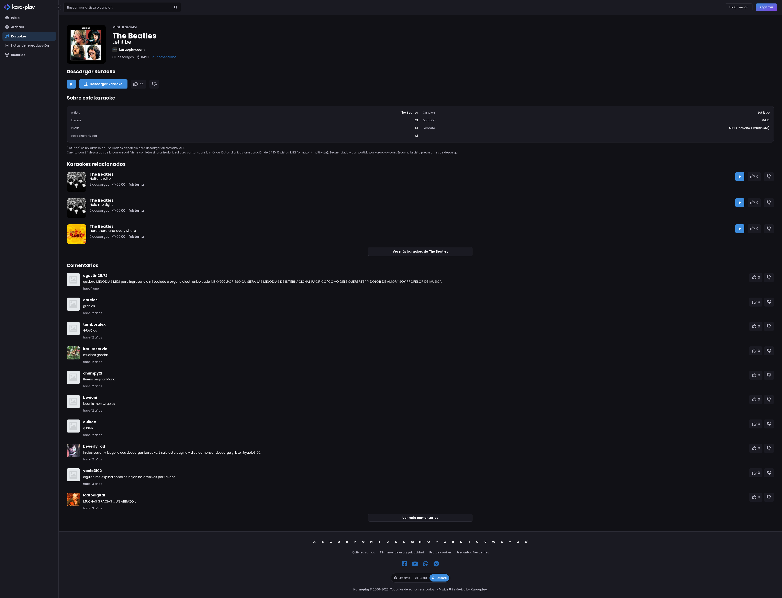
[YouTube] (415, 563)
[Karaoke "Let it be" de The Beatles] (86, 44)
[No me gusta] (154, 84)
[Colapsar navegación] (58, 7)
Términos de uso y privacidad (402, 552)
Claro (423, 578)
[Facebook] (404, 563)
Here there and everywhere (113, 231)
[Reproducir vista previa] (71, 84)
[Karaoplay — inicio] (29, 8)
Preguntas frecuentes (473, 552)
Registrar (766, 7)
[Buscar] (176, 7)
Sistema (404, 578)
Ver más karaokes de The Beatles (420, 251)
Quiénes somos (363, 552)
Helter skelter (101, 178)
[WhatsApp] (425, 563)
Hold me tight (101, 205)
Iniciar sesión (738, 7)
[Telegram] (436, 563)
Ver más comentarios (420, 517)
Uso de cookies (440, 552)
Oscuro (441, 578)
